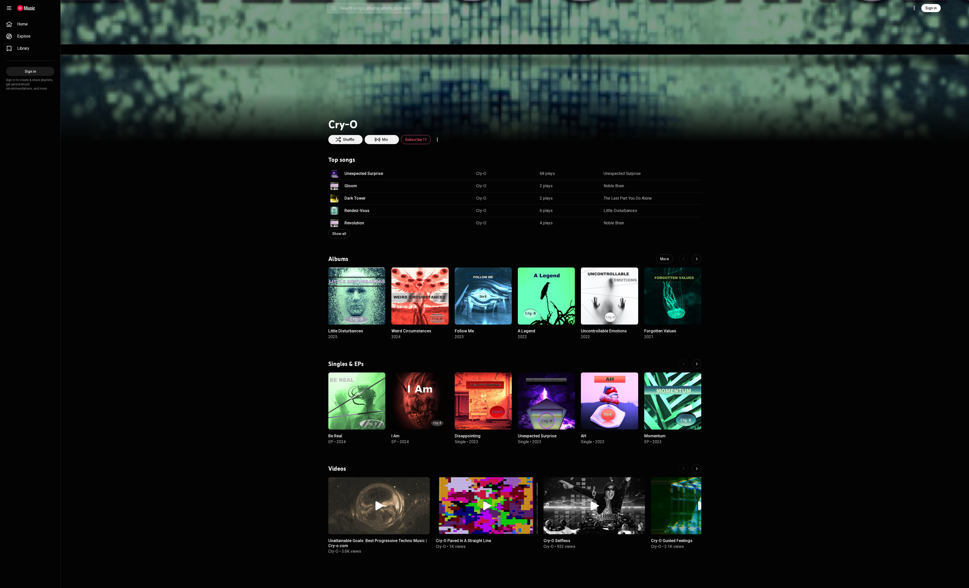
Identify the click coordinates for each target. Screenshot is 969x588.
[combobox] (394, 8)
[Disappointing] (483, 401)
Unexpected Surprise (363, 173)
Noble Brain (614, 185)
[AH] (609, 401)
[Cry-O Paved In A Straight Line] (486, 505)
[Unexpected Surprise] (546, 401)
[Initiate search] (334, 8)
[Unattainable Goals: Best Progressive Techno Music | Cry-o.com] (379, 505)
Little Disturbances (620, 210)
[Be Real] (356, 401)
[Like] (672, 173)
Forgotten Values (660, 331)
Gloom (350, 185)
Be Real (335, 436)
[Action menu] (437, 139)
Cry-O (481, 173)
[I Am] (419, 401)
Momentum (654, 436)
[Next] (696, 259)
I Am (395, 436)
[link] (30, 24)
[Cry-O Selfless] (594, 505)
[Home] (26, 8)
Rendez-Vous (356, 210)
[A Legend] (546, 296)
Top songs (341, 159)
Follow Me (464, 331)
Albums (338, 258)
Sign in (931, 8)
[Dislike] (681, 173)
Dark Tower (355, 198)
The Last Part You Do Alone (628, 198)
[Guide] (9, 8)
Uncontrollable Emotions (604, 331)
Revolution (354, 223)
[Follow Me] (483, 296)
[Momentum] (672, 401)
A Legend (526, 331)
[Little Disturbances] (356, 296)
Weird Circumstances (411, 331)
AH (583, 436)
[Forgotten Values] (672, 296)
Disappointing (467, 436)
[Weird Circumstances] (419, 296)
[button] (334, 174)
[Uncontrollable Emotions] (609, 296)
